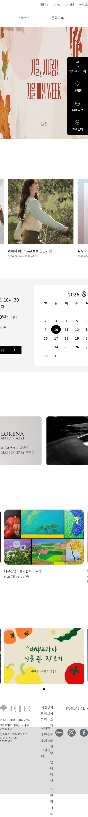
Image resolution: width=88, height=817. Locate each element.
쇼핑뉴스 (24, 17)
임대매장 (51, 771)
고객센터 (69, 4)
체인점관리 (51, 801)
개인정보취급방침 (45, 713)
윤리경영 (51, 743)
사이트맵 (83, 4)
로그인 (56, 4)
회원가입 (44, 4)
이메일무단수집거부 (45, 734)
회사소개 (51, 716)
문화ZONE (58, 17)
